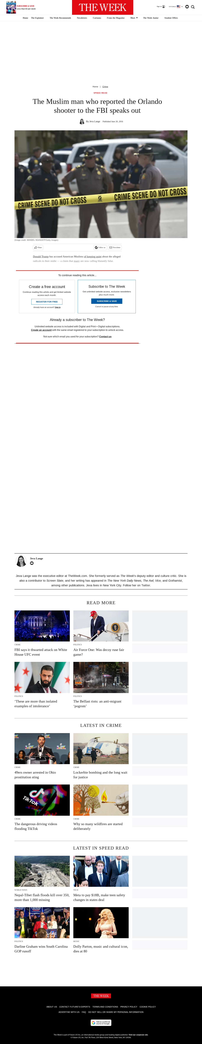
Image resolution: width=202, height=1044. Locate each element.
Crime (105, 86)
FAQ (84, 1012)
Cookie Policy (148, 1007)
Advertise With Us (69, 1012)
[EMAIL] (32, 563)
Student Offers (171, 18)
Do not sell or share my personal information (115, 1012)
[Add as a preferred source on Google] (101, 1022)
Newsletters (82, 18)
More (133, 18)
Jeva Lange (94, 121)
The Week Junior (151, 18)
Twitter (145, 585)
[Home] (25, 18)
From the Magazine (116, 18)
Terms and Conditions (105, 1007)
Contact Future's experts (74, 1007)
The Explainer (37, 18)
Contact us (105, 336)
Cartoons (97, 18)
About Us (51, 1007)
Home (95, 86)
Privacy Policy (128, 1007)
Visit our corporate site (138, 1035)
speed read (101, 93)
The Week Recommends (60, 18)
